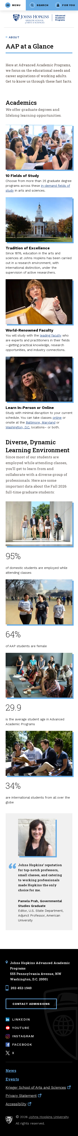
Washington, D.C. (18, 427)
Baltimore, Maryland (40, 422)
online (57, 418)
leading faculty (50, 335)
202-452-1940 (21, 988)
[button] (13, 5)
